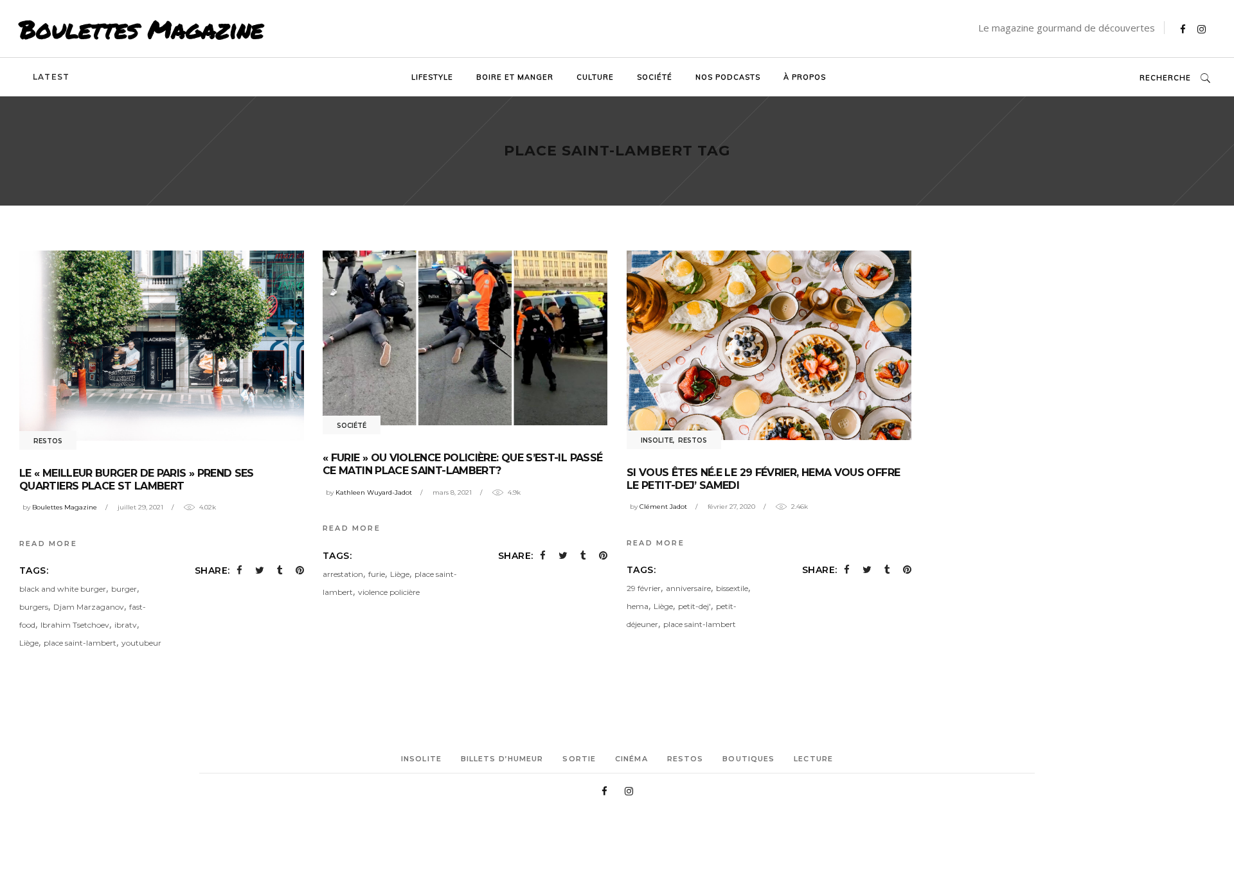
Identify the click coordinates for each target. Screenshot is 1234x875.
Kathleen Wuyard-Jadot (373, 492)
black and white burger (62, 589)
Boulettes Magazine (141, 29)
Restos (47, 441)
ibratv (125, 625)
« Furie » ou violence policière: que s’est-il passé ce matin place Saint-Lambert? (462, 464)
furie (376, 574)
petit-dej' (694, 606)
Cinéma (631, 758)
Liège (29, 643)
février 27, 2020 (731, 506)
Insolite (657, 440)
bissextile (732, 588)
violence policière (389, 592)
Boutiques (748, 758)
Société (351, 425)
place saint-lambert (80, 643)
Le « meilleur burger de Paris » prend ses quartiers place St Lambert (136, 479)
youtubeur (141, 643)
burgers (33, 607)
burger (124, 589)
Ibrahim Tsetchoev (74, 625)
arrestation (343, 574)
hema (637, 606)
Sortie (579, 758)
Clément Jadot (663, 506)
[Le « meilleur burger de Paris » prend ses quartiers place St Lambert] (161, 346)
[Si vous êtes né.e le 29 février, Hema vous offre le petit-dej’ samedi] (769, 345)
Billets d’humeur (502, 758)
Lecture (813, 758)
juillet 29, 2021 (140, 507)
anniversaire (688, 588)
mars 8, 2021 (452, 492)
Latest (51, 77)
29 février (644, 588)
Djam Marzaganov (88, 607)
